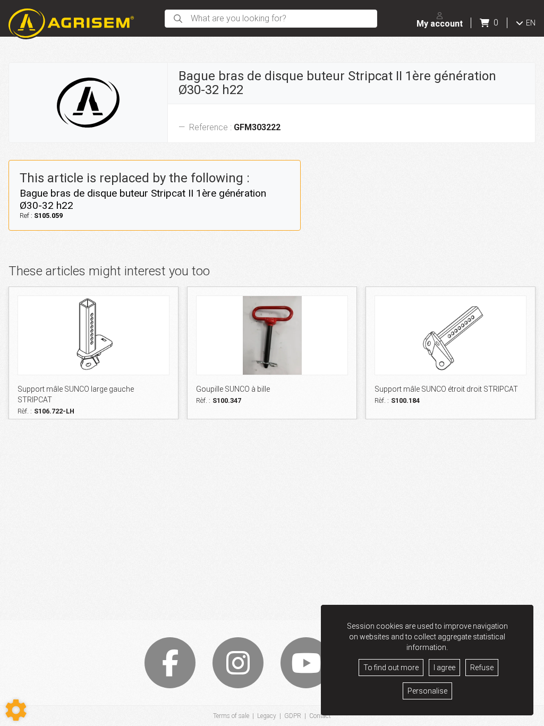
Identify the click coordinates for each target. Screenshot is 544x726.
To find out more (391, 667)
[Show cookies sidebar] (16, 710)
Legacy (266, 716)
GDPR (292, 716)
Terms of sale (231, 716)
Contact (320, 716)
